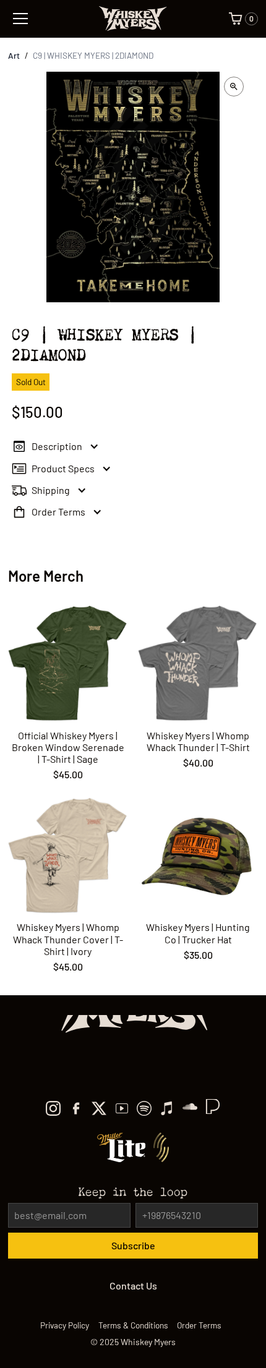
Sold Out (31, 381)
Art (14, 55)
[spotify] (144, 1108)
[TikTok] (189, 1108)
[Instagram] (53, 1108)
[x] (99, 1108)
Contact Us (133, 1285)
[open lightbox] (234, 86)
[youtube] (121, 1108)
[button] (53, 18)
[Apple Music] (167, 1108)
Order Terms (199, 1325)
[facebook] (76, 1108)
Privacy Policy (64, 1325)
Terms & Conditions (133, 1325)
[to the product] (68, 692)
